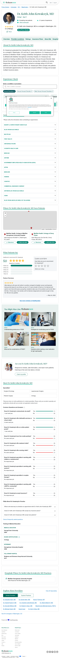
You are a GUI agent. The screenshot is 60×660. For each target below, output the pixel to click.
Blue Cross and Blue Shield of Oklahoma (17, 200)
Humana (6, 176)
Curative (7, 181)
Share (10, 31)
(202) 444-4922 (23, 242)
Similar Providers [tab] (10, 595)
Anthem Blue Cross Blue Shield (14, 191)
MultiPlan (7, 134)
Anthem (6, 158)
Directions (11, 242)
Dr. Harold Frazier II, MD (9, 603)
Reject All (34, 112)
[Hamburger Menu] (4, 2)
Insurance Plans (37, 39)
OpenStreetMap (49, 229)
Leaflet (43, 229)
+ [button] (5, 213)
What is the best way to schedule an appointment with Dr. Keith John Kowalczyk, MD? (28, 506)
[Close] (51, 98)
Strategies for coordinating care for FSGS (42, 329)
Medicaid (7, 153)
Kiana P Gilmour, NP (39, 599)
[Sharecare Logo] (10, 2)
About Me (48, 39)
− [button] (5, 215)
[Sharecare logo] (19, 651)
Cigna (6, 195)
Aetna (6, 167)
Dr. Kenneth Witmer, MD (9, 606)
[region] (30, 106)
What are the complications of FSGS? (14, 349)
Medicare (7, 172)
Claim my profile (21, 374)
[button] (24, 407)
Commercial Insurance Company (14, 186)
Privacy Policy (30, 107)
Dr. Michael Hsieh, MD (9, 609)
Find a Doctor (5, 7)
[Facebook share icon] (47, 652)
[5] (48, 265)
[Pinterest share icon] (57, 652)
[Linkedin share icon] (52, 652)
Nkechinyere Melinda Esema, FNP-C (45, 606)
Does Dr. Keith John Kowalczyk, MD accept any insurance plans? (22, 511)
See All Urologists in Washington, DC (12, 614)
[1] (35, 265)
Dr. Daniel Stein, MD (24, 599)
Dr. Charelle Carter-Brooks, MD (28, 603)
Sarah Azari (22, 609)
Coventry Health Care (11, 148)
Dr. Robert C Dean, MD (26, 606)
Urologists (13, 7)
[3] (41, 265)
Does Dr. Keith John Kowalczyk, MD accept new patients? (20, 515)
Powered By (5, 620)
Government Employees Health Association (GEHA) (20, 162)
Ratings (28, 39)
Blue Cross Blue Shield (11, 129)
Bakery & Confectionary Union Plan (15, 125)
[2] (38, 265)
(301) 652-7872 (50, 242)
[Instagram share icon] (50, 652)
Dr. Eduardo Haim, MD (9, 599)
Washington (24, 7)
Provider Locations (17, 39)
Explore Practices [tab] (26, 595)
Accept (46, 112)
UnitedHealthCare (10, 143)
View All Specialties (51, 591)
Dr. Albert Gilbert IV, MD (46, 603)
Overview (6, 39)
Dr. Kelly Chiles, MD (34, 609)
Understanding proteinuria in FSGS (14, 329)
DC (19, 7)
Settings (14, 112)
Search (47, 2)
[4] (44, 265)
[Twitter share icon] (55, 652)
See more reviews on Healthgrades (30, 301)
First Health (8, 139)
